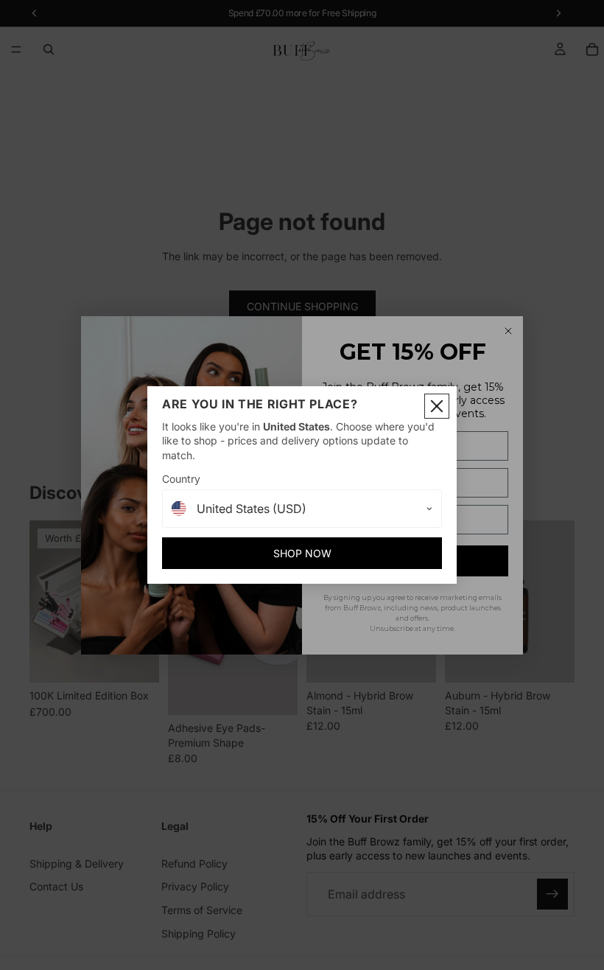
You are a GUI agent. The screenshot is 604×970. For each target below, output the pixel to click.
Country (181, 478)
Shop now (302, 553)
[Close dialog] (436, 406)
